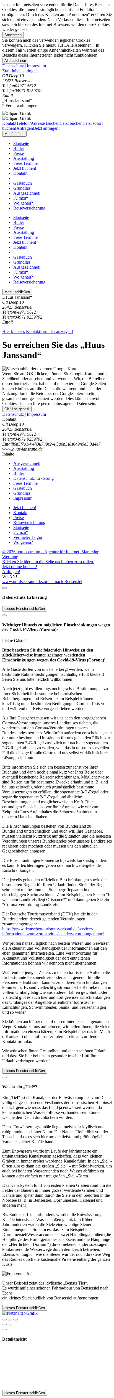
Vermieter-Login (27, 537)
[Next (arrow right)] (10, 1324)
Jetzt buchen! (24, 168)
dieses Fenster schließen (24, 609)
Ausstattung (23, 158)
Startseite (21, 143)
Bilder (18, 148)
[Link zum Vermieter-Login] (20, 1313)
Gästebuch (22, 183)
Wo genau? (23, 203)
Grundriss (21, 188)
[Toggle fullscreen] (10, 1319)
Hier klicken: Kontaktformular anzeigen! (37, 331)
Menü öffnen (14, 134)
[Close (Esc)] (4, 1319)
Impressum (36, 65)
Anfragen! (11, 571)
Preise (18, 153)
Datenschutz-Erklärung (33, 478)
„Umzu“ (20, 198)
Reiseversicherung (29, 208)
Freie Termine (25, 163)
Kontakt (20, 173)
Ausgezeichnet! (26, 193)
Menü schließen (17, 292)
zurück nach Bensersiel (62, 581)
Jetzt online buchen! (19, 566)
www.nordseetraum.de (22, 581)
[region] (57, 70)
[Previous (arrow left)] (4, 1324)
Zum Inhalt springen (20, 70)
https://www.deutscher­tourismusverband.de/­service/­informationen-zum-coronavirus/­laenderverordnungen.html (53, 931)
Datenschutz (13, 65)
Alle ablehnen (15, 61)
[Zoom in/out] (15, 1319)
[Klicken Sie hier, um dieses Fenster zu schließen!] (4, 588)
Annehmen (13, 35)
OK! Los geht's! (16, 409)
